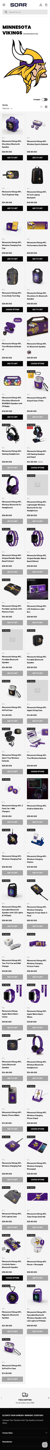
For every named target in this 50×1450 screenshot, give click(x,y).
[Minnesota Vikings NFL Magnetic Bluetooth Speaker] (12, 1295)
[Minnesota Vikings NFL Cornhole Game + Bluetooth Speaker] (12, 1244)
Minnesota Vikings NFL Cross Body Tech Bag (11, 294)
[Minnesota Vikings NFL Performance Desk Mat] (37, 225)
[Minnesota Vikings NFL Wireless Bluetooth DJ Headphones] (12, 484)
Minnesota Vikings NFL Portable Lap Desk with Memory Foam (12, 609)
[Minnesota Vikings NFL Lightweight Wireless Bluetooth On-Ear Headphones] (37, 484)
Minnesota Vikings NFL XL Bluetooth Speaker (36, 345)
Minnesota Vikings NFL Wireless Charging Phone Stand (36, 1115)
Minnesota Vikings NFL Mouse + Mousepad (36, 1262)
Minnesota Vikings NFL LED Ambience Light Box (36, 609)
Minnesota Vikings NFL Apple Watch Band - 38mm (36, 1014)
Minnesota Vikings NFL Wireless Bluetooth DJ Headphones (11, 504)
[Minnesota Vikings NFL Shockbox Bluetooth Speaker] (12, 124)
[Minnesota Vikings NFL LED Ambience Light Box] (37, 589)
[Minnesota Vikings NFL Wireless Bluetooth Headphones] (37, 1044)
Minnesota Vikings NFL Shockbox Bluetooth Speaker (11, 144)
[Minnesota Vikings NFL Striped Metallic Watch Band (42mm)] (12, 538)
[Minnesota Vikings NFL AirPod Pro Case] (12, 1348)
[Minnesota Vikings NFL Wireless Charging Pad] (12, 839)
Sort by (5, 105)
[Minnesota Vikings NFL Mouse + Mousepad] (37, 1244)
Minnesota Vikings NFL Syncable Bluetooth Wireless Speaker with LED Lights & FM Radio (36, 1316)
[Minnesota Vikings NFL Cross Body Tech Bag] (12, 276)
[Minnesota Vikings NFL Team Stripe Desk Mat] (37, 1196)
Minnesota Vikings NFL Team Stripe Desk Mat (36, 1215)
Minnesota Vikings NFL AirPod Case (11, 708)
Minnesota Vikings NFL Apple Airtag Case (36, 708)
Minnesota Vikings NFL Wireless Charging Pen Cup (11, 245)
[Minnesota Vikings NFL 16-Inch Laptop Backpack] (37, 174)
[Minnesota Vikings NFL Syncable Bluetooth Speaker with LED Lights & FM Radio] (12, 889)
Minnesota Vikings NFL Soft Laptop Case (11, 1215)
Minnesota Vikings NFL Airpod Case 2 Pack (36, 399)
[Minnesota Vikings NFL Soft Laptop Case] (12, 1196)
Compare (36, 99)
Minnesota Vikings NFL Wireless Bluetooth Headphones (36, 1065)
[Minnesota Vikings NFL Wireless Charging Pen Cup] (12, 225)
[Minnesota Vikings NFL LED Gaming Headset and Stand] (37, 434)
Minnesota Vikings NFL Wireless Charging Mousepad (36, 1166)
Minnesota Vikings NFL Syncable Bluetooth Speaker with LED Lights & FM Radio (12, 911)
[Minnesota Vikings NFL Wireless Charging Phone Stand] (37, 1095)
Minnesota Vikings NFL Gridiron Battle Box (36, 807)
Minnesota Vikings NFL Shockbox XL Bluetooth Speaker (37, 296)
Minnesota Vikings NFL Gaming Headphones (11, 452)
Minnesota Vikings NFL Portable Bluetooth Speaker (11, 659)
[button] (46, 4)
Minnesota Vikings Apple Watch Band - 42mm (10, 1014)
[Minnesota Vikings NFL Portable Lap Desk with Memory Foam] (12, 589)
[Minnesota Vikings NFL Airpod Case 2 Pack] (37, 380)
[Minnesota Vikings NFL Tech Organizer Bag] (12, 174)
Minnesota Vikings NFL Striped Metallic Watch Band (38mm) (36, 558)
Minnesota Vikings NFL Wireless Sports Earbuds (37, 142)
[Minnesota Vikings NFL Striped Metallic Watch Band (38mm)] (37, 538)
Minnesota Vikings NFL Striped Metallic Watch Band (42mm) (11, 558)
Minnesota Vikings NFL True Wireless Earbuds (36, 756)
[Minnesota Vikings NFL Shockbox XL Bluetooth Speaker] (37, 276)
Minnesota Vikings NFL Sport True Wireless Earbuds (11, 758)
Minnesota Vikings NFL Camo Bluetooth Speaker (11, 1064)
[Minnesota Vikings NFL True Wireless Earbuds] (37, 738)
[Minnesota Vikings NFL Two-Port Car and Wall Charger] (12, 943)
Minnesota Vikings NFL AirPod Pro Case (11, 1366)
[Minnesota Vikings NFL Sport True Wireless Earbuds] (12, 738)
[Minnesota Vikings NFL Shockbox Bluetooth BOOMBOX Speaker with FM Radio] (12, 380)
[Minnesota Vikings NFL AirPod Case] (12, 690)
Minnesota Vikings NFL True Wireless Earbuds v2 (11, 346)
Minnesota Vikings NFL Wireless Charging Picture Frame (36, 963)
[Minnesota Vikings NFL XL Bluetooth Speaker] (37, 326)
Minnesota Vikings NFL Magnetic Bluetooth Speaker (11, 1315)
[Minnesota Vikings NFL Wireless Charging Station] (37, 839)
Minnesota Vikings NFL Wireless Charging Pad (11, 857)
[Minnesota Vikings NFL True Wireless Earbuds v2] (12, 326)
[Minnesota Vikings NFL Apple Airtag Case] (37, 690)
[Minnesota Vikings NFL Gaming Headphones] (12, 434)
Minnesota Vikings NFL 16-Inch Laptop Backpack (36, 195)
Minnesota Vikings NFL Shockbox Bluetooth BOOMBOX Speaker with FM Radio (12, 401)
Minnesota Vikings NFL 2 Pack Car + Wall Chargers (12, 808)
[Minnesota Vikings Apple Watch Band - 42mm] (12, 994)
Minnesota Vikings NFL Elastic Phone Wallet (11, 1113)
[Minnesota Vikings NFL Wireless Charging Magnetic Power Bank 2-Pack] (37, 889)
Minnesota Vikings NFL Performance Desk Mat (36, 243)
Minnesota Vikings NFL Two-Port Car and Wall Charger (11, 963)
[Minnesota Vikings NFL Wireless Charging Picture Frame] (37, 943)
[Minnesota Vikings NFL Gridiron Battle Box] (37, 788)
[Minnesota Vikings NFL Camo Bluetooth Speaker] (12, 1044)
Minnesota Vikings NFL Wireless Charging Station (36, 859)
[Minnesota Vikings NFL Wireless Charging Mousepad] (37, 1146)
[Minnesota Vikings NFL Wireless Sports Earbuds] (37, 124)
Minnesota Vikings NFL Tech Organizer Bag (11, 193)
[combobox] (25, 12)
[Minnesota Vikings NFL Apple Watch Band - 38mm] (37, 994)
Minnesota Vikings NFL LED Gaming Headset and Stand (36, 454)
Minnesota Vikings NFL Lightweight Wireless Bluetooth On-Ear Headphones (36, 506)
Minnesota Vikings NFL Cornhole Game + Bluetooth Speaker (11, 1264)
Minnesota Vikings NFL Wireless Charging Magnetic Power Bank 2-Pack (37, 911)
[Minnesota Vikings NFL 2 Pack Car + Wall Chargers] (12, 788)
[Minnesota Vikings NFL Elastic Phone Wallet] (12, 1095)
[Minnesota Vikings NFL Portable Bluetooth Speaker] (12, 639)
